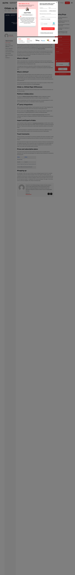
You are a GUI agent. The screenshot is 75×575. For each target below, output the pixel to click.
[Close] (56, 2)
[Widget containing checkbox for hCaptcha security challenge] (48, 24)
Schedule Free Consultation (48, 28)
